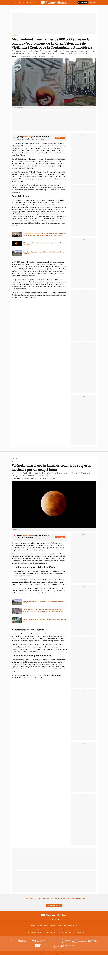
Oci (12, 461)
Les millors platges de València (62, 929)
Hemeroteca (76, 929)
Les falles (31, 929)
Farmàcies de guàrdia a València (44, 929)
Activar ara (59, 137)
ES (33, 2)
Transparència (80, 932)
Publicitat (72, 932)
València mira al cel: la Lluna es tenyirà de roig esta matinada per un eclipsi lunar (44, 243)
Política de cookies (62, 932)
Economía (52, 925)
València (33, 925)
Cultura (64, 925)
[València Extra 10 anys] (54, 916)
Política (46, 925)
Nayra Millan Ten (16, 478)
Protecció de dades (50, 932)
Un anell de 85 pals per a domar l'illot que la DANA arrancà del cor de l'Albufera (44, 253)
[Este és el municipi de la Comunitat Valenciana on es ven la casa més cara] (17, 620)
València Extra (15, 56)
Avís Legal (40, 932)
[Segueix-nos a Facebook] (21, 2)
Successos (71, 925)
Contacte (26, 932)
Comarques (39, 925)
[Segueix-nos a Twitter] (23, 2)
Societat (59, 925)
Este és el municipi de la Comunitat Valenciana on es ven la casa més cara (44, 620)
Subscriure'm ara (54, 905)
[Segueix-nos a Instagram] (25, 2)
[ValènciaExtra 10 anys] (54, 2)
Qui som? (33, 932)
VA (30, 2)
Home (13, 8)
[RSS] (28, 2)
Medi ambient (15, 35)
